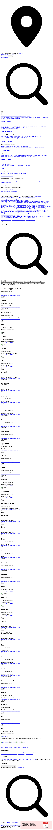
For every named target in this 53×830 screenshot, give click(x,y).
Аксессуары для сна (22, 138)
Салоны (6, 57)
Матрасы (3, 137)
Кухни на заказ (22, 173)
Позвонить (3, 295)
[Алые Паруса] (4, 55)
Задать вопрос (13, 766)
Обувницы (27, 165)
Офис (18, 116)
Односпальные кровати (27, 136)
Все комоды (7, 164)
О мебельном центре (5, 752)
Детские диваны (33, 126)
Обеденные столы (8, 155)
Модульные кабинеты (6, 182)
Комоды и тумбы (6, 159)
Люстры (8, 189)
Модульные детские (32, 181)
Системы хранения (5, 147)
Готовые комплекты (7, 176)
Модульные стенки (39, 147)
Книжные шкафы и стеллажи (27, 147)
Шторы (8, 191)
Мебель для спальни (20, 281)
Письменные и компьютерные (20, 155)
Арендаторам (4, 54)
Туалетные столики (42, 155)
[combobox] (7, 110)
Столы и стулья (5, 150)
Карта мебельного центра (17, 752)
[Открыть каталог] (1, 114)
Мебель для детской (18, 283)
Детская (15, 116)
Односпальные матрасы (10, 137)
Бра (11, 189)
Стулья (2, 156)
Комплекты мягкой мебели (12, 128)
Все (2, 281)
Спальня (7, 116)
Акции (26, 747)
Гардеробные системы (15, 147)
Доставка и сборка (5, 823)
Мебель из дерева (40, 283)
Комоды (2, 164)
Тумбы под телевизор (20, 165)
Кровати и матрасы (6, 131)
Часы (16, 191)
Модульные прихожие (42, 181)
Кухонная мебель (5, 173)
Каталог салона (16, 295)
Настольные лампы (16, 189)
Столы (2, 155)
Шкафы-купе (7, 146)
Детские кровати (37, 136)
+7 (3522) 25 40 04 (22, 759)
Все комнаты (38, 196)
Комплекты (3, 128)
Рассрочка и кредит (15, 747)
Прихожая (21, 116)
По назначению (4, 181)
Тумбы (2, 165)
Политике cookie (25, 826)
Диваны (2, 126)
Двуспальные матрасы (22, 137)
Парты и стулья (31, 156)
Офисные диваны (42, 126)
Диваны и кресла (6, 121)
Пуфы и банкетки (16, 127)
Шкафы (2, 146)
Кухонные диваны (25, 126)
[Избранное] (1, 112)
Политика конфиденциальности (25, 754)
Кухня (11, 116)
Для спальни (3, 138)
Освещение (3, 189)
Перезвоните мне (4, 766)
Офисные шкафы (24, 146)
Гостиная (3, 116)
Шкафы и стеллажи (6, 141)
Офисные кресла (24, 127)
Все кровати (8, 136)
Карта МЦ (20, 53)
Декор (2, 191)
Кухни (2, 168)
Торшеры (24, 189)
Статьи (24, 752)
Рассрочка (12, 823)
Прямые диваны (8, 126)
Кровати (3, 136)
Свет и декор (4, 185)
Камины (13, 191)
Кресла (9, 127)
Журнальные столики (32, 155)
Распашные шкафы (15, 146)
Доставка (23, 747)
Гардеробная (27, 116)
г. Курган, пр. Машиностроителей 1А (9, 759)
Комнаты (3, 193)
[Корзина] (2, 112)
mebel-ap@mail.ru (31, 759)
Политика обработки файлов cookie (9, 754)
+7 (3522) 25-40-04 (11, 54)
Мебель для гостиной (29, 283)
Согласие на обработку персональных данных (37, 752)
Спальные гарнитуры (12, 138)
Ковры (5, 191)
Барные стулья (16, 156)
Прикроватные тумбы (9, 165)
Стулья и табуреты (8, 156)
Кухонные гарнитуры (14, 173)
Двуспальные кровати (16, 136)
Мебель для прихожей (6, 283)
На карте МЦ (9, 295)
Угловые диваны (16, 126)
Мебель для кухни (36, 281)
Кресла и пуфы (4, 127)
